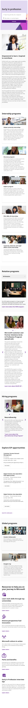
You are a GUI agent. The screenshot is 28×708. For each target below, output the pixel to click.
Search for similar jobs (7, 513)
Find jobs (14, 21)
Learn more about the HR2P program (13, 307)
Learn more (5, 610)
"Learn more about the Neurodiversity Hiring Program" (14, 435)
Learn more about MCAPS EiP (13, 386)
